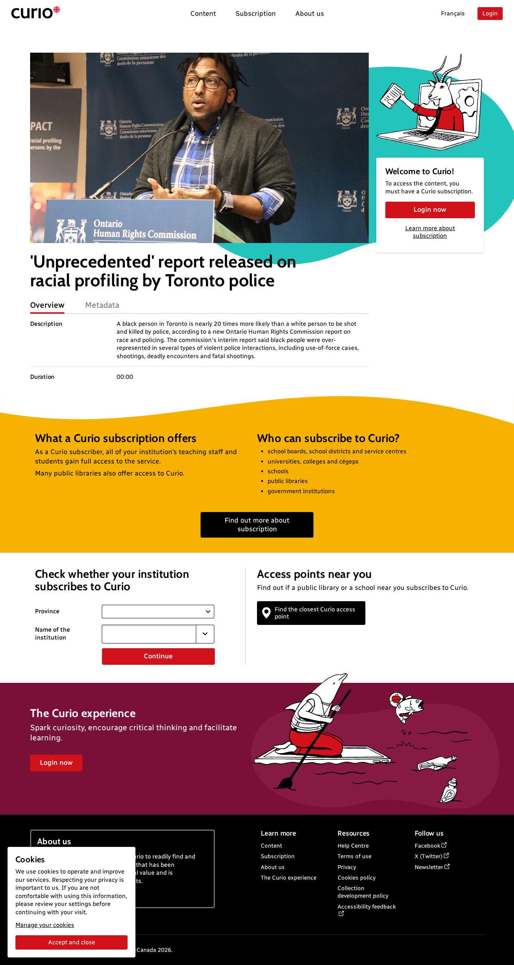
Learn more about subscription (430, 232)
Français (453, 13)
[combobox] (149, 634)
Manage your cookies (44, 925)
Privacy (347, 867)
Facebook (427, 845)
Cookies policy (357, 877)
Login (490, 13)
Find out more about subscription (257, 524)
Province (47, 611)
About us (273, 867)
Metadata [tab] (102, 305)
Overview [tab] (47, 305)
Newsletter (429, 867)
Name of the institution (52, 633)
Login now (430, 209)
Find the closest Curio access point (315, 613)
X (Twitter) (429, 856)
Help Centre (353, 845)
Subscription (278, 856)
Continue (158, 656)
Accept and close (71, 942)
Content (271, 845)
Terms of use (354, 856)
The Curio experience (288, 877)
